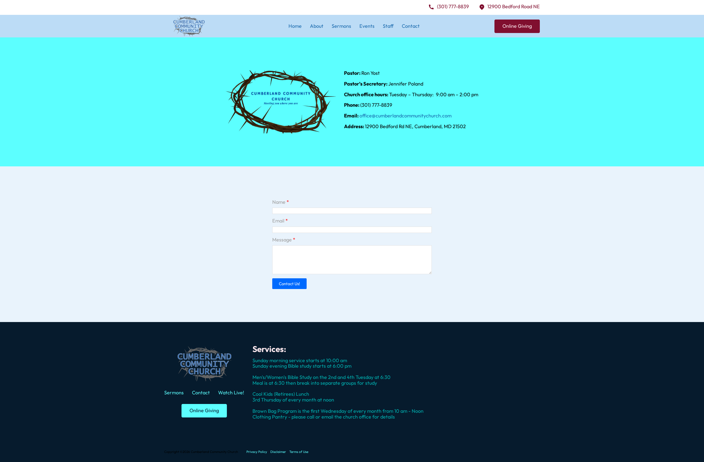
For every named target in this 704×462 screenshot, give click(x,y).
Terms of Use (298, 452)
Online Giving (517, 26)
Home (295, 26)
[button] (289, 283)
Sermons (341, 26)
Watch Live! (231, 392)
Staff (388, 26)
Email (278, 221)
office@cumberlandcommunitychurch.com (405, 115)
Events (367, 26)
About (316, 26)
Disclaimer (278, 452)
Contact (411, 26)
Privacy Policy (256, 452)
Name (278, 202)
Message (282, 240)
